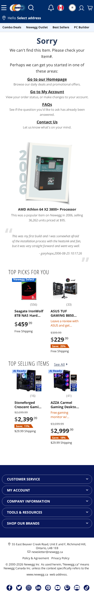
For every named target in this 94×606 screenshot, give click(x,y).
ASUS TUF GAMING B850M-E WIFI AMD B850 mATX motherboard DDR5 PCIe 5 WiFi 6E (65, 313)
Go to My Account (47, 91)
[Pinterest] (48, 587)
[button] (47, 18)
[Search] (31, 8)
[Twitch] (67, 587)
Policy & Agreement (35, 558)
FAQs (47, 104)
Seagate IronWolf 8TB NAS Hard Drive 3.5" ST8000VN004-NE (28, 313)
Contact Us (47, 122)
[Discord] (77, 587)
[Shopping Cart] (89, 8)
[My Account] (81, 8)
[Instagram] (29, 587)
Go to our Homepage (47, 79)
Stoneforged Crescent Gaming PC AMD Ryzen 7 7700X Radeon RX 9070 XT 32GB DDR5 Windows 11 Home (28, 404)
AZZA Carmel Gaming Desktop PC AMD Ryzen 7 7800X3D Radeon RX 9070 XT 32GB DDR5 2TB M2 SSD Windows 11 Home (64, 404)
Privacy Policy (60, 558)
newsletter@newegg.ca (47, 552)
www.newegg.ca (37, 574)
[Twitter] (19, 587)
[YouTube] (57, 587)
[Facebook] (9, 587)
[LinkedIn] (38, 587)
